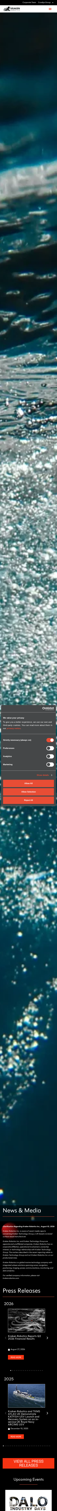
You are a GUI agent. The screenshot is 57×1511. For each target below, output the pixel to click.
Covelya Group (44, 3)
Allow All (28, 783)
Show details (43, 775)
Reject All (28, 800)
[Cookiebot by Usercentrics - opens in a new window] (42, 708)
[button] (50, 9)
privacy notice (14, 728)
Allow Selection (28, 792)
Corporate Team (29, 3)
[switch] (50, 748)
